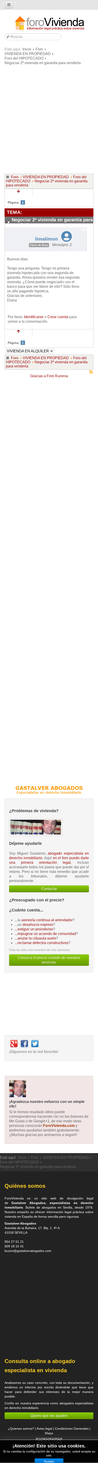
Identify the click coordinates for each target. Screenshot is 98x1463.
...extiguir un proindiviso (34, 929)
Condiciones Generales (72, 1428)
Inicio (27, 49)
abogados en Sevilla (57, 1207)
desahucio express (38, 924)
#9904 (86, 230)
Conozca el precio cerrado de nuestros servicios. (49, 960)
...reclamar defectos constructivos (41, 943)
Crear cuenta (57, 317)
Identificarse (34, 317)
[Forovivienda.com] (49, 24)
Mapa (49, 1433)
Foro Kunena (57, 376)
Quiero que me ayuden (49, 1416)
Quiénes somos (25, 1186)
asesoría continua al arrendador (47, 920)
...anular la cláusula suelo (35, 938)
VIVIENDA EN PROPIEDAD (28, 54)
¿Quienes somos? (21, 1428)
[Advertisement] (49, 119)
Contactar (49, 889)
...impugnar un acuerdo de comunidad (45, 934)
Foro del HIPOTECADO (24, 58)
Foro (39, 49)
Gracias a (38, 376)
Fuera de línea (39, 245)
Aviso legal (44, 1428)
